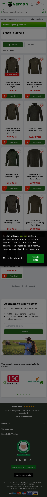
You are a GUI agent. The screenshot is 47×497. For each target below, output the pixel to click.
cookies (23, 236)
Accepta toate (35, 258)
